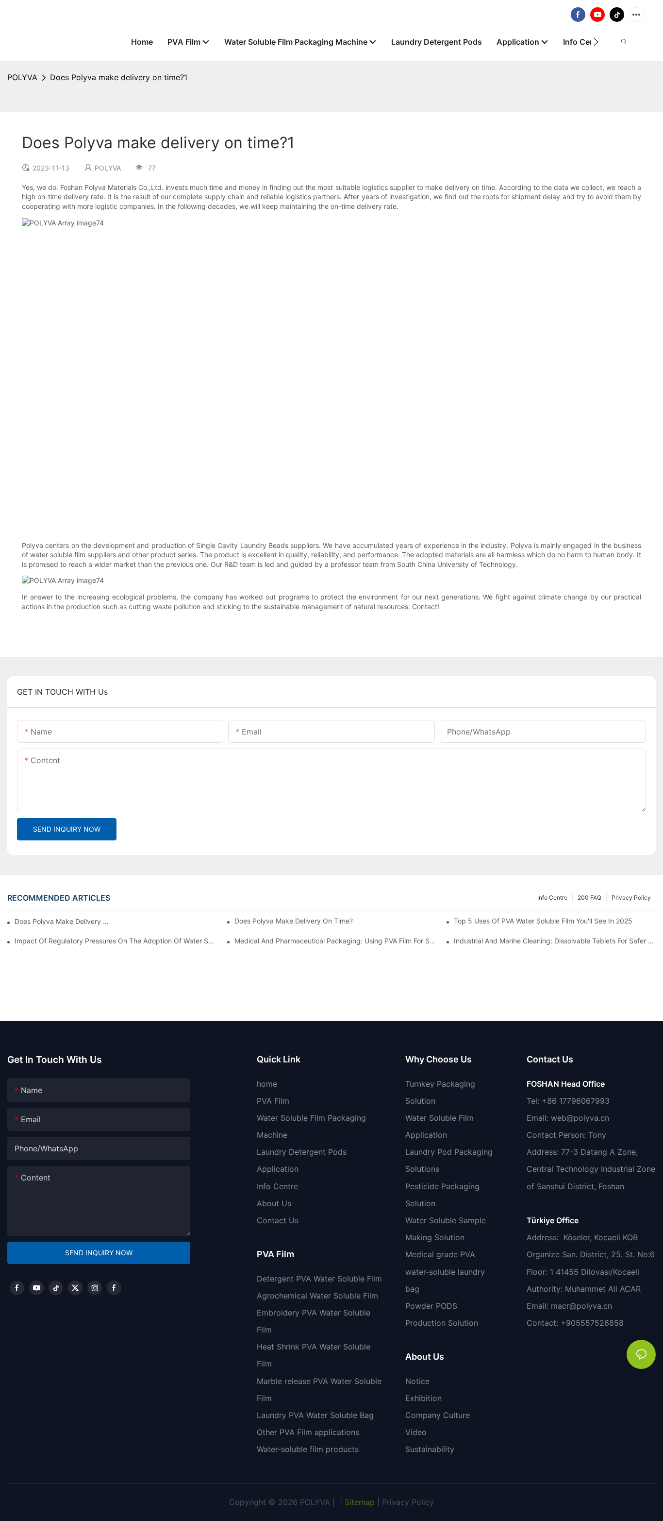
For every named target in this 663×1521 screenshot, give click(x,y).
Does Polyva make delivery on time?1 (118, 77)
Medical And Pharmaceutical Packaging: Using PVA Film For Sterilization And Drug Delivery (335, 941)
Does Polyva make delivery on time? (293, 921)
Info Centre (552, 897)
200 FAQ (589, 897)
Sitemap (358, 1502)
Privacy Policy (631, 897)
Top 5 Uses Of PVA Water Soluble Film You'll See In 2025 (543, 921)
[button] (595, 41)
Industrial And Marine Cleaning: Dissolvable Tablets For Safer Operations (555, 941)
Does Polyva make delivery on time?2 (63, 921)
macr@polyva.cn (582, 1306)
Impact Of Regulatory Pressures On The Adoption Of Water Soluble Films (115, 941)
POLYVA (22, 77)
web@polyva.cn (580, 1118)
